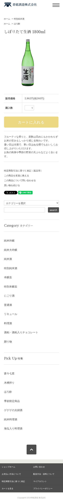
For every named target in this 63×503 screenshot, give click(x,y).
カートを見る (7, 488)
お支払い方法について (11, 474)
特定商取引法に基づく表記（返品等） (23, 171)
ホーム (7, 19)
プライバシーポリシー (42, 488)
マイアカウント (40, 481)
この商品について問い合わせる (20, 180)
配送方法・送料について (43, 474)
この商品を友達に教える (16, 175)
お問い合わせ (39, 467)
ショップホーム (8, 467)
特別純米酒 (19, 19)
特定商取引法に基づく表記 (13, 481)
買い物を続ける (12, 185)
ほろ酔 (17, 24)
